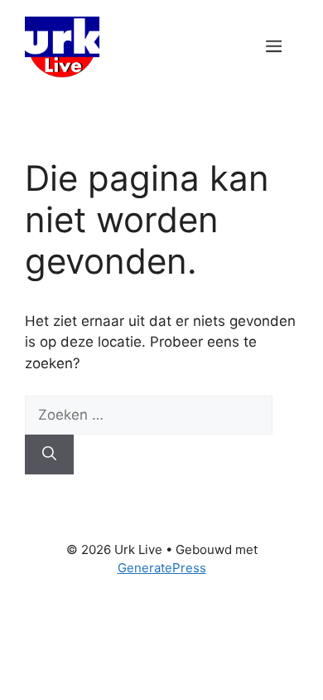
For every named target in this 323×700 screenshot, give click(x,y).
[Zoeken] (49, 454)
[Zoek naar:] (148, 414)
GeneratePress (162, 568)
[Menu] (273, 47)
